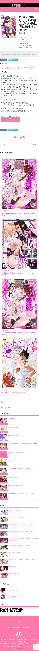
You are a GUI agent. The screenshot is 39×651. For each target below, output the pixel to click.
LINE (16, 59)
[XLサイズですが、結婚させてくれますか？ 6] (4, 471)
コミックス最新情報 (13, 427)
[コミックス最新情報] (4, 429)
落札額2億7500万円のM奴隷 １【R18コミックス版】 (22, 494)
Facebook (4, 59)
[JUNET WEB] (19, 5)
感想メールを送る (19, 137)
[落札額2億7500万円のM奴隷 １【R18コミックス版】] (4, 496)
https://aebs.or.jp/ (20, 648)
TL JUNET (4, 64)
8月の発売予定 (11, 418)
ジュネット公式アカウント (12, 590)
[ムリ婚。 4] (4, 463)
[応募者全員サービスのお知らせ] (4, 454)
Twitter (10, 59)
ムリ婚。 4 (10, 460)
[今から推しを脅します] (4, 479)
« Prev (3, 144)
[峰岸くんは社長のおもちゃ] (4, 438)
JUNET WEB (16, 627)
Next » (35, 144)
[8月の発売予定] (4, 421)
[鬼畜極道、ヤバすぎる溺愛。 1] (4, 488)
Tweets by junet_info (5, 407)
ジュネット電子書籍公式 (12, 597)
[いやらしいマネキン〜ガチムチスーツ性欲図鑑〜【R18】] (4, 446)
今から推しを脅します (14, 477)
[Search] (37, 402)
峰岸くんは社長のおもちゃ (15, 435)
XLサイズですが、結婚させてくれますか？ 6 (19, 469)
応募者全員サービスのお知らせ (16, 452)
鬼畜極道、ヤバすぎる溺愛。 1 (16, 485)
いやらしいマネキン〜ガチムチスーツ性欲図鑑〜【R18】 (23, 444)
